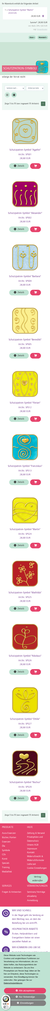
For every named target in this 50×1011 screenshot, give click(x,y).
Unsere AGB (32, 845)
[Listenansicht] (14, 95)
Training (6, 867)
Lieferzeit (31, 864)
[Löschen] (43, 16)
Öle (3, 846)
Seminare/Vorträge (36, 892)
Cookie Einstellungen (37, 868)
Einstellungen (18, 1004)
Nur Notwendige (19, 997)
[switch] (5, 1007)
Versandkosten (42, 29)
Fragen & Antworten (11, 892)
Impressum (32, 849)
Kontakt (31, 852)
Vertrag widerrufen (37, 879)
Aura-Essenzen (9, 833)
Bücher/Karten (9, 837)
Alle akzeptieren (19, 990)
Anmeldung (32, 900)
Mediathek (7, 872)
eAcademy (32, 896)
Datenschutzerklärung (13, 983)
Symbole (6, 850)
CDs (4, 854)
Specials (5, 863)
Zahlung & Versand (36, 833)
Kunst (4, 859)
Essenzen (6, 842)
